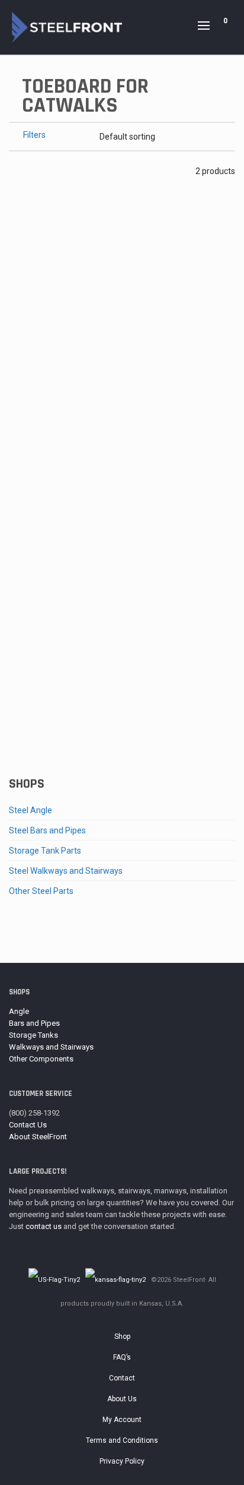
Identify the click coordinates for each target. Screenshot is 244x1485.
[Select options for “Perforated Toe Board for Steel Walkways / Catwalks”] (36, 390)
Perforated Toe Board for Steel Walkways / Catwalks (122, 437)
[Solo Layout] (14, 170)
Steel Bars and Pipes (47, 830)
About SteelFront (38, 1136)
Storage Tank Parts (45, 850)
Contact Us (28, 1124)
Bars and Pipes (34, 1023)
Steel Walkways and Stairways (66, 871)
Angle (19, 1011)
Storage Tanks (33, 1035)
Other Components (41, 1058)
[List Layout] (30, 170)
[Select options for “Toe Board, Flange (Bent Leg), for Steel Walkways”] (36, 682)
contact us (43, 1226)
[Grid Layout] (45, 170)
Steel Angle (30, 810)
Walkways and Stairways (51, 1046)
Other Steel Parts (41, 891)
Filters (34, 135)
